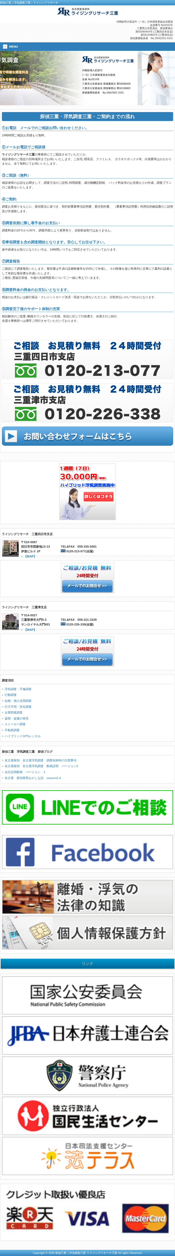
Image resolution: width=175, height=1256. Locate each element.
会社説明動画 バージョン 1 (25, 772)
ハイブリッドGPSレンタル (23, 736)
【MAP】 (30, 556)
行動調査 (11, 694)
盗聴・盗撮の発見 (17, 718)
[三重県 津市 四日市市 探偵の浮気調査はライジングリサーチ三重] (87, 14)
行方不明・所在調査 (18, 706)
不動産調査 (12, 730)
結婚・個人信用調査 (18, 700)
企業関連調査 (14, 712)
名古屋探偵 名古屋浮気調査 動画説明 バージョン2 (41, 766)
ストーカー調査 (15, 724)
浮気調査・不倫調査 (18, 689)
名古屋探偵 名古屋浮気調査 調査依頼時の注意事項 (40, 760)
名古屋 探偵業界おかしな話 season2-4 (33, 778)
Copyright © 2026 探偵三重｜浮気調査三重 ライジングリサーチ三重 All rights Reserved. (87, 1253)
